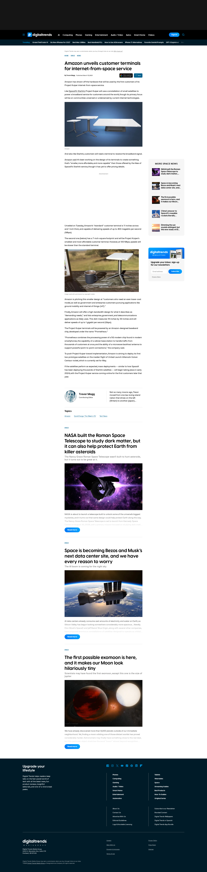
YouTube (122, 766)
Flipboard (141, 766)
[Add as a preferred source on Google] (126, 75)
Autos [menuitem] (128, 35)
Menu (24, 35)
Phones (115, 775)
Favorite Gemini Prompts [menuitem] (154, 42)
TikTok (127, 766)
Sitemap (151, 849)
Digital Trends (35, 38)
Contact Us (117, 812)
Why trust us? (118, 51)
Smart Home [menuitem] (139, 35)
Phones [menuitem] (79, 35)
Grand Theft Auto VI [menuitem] (40, 42)
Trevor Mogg (70, 75)
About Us (116, 808)
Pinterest (131, 766)
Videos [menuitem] (151, 35)
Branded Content (161, 812)
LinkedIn (136, 766)
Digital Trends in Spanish (163, 820)
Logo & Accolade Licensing (122, 824)
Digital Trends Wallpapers (164, 816)
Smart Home (117, 790)
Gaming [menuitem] (88, 35)
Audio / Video (118, 786)
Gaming (116, 783)
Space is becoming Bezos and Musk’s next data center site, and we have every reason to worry (170, 188)
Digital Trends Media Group (36, 863)
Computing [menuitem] (68, 35)
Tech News (103, 416)
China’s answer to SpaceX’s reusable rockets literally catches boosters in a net (170, 216)
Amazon (67, 416)
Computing (117, 779)
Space (157, 783)
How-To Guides (160, 794)
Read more (72, 530)
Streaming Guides (162, 786)
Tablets (157, 775)
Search (183, 35)
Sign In (174, 34)
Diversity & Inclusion (113, 849)
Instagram (112, 766)
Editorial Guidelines (119, 820)
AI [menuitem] (59, 35)
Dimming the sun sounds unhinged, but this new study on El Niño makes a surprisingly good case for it (170, 231)
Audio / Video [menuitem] (117, 35)
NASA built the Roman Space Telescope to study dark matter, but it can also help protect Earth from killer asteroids (170, 175)
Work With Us (110, 845)
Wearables (159, 779)
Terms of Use (110, 854)
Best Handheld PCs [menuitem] (95, 42)
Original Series (160, 798)
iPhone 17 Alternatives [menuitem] (133, 42)
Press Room (152, 845)
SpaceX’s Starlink (77, 91)
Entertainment (118, 794)
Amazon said (71, 159)
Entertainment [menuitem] (101, 35)
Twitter (117, 766)
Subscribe (175, 271)
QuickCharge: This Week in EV (85, 416)
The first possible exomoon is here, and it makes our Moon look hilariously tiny (170, 200)
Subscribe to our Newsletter (165, 808)
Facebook (107, 766)
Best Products (160, 790)
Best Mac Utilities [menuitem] (79, 42)
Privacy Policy (156, 277)
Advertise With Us (119, 816)
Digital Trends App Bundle (164, 824)
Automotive (117, 798)
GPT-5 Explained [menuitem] (172, 42)
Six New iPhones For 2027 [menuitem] (60, 42)
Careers (108, 840)
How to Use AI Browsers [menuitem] (114, 42)
